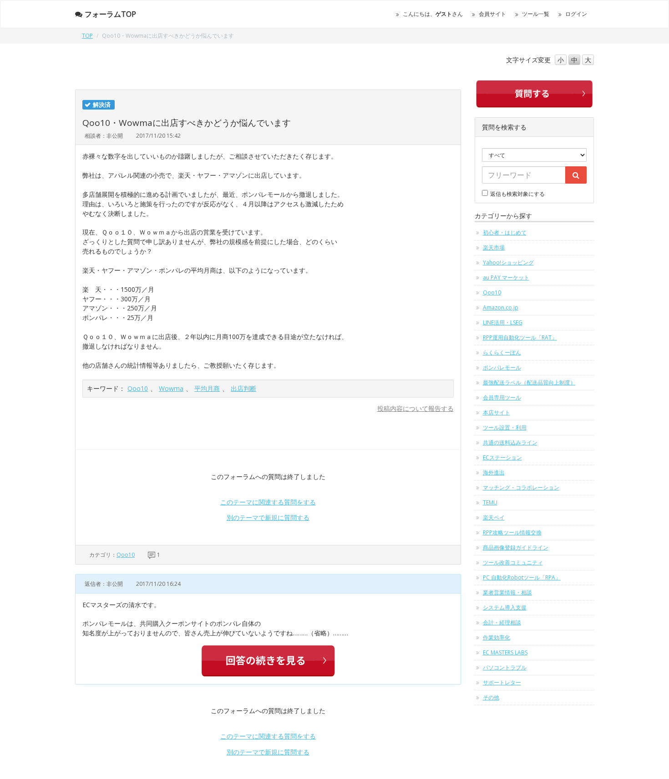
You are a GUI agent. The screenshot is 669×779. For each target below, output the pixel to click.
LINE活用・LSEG (502, 322)
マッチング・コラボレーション (521, 487)
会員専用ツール (502, 397)
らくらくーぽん (502, 352)
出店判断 (243, 388)
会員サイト (492, 14)
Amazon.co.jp (500, 307)
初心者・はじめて (505, 232)
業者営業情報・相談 (507, 592)
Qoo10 (137, 388)
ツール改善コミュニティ (513, 562)
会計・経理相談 (502, 622)
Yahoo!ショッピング (508, 262)
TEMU (490, 502)
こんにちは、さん (433, 14)
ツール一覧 (535, 14)
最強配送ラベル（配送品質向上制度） (529, 382)
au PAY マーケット (506, 277)
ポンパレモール (502, 367)
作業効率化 (496, 637)
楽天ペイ (494, 517)
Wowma (171, 388)
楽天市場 (494, 247)
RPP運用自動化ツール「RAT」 (520, 337)
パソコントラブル (505, 667)
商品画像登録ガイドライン (515, 547)
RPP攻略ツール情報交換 (512, 532)
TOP (87, 36)
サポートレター (502, 682)
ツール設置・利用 (505, 427)
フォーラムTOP (110, 14)
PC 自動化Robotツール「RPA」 (522, 577)
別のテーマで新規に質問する (268, 517)
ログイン (576, 14)
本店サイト (496, 412)
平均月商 (207, 388)
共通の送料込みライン (510, 442)
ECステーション (502, 457)
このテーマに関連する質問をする (268, 502)
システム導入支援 (505, 607)
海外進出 (494, 472)
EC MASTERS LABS (505, 652)
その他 (491, 697)
